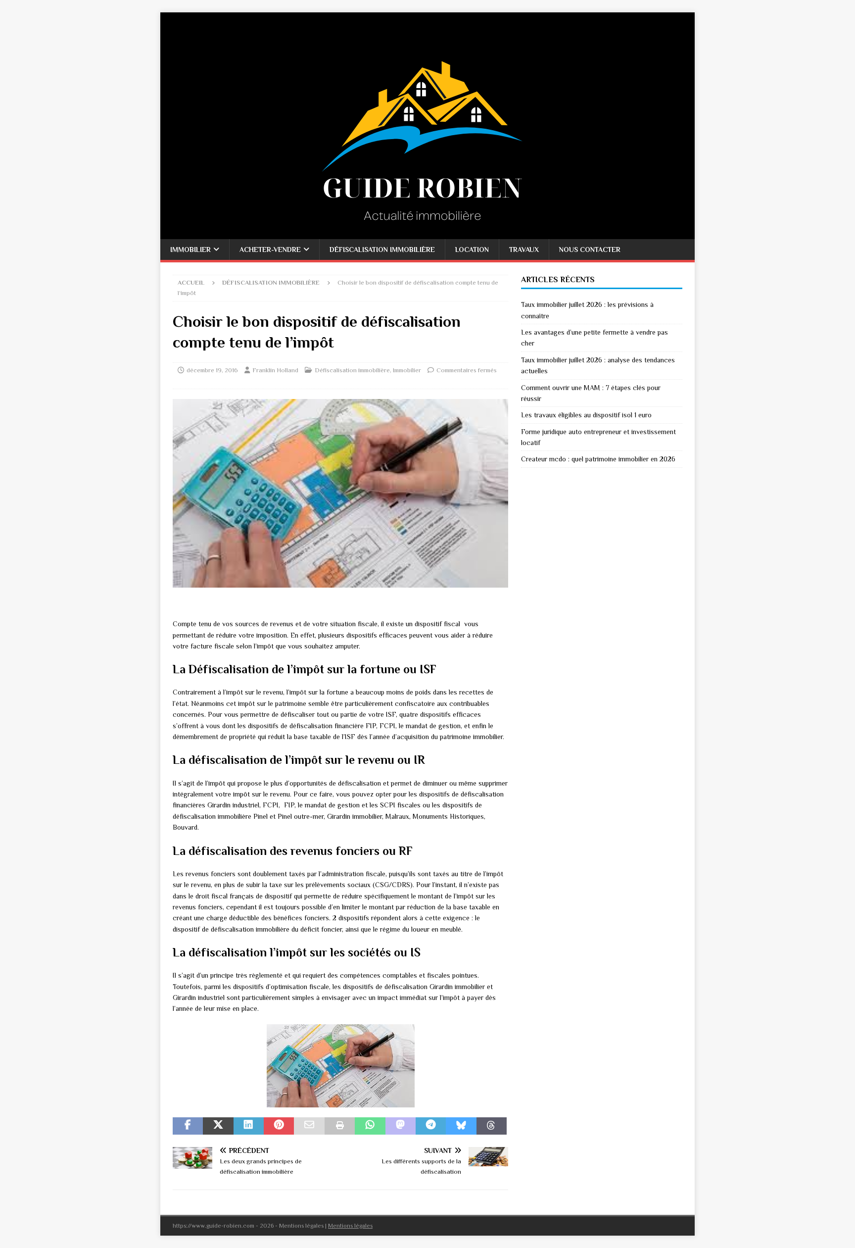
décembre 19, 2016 (212, 370)
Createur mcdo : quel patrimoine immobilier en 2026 (598, 459)
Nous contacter (589, 249)
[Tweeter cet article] (218, 1126)
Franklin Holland (275, 370)
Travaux (524, 249)
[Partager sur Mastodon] (400, 1126)
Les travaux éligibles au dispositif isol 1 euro (586, 415)
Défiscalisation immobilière (382, 249)
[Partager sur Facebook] (188, 1126)
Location (472, 249)
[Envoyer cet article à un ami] (309, 1126)
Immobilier (190, 249)
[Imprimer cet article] (340, 1126)
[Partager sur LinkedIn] (249, 1126)
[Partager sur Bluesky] (461, 1126)
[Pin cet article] (279, 1126)
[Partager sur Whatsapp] (370, 1126)
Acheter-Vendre (270, 249)
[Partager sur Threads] (491, 1126)
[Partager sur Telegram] (431, 1126)
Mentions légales (350, 1225)
